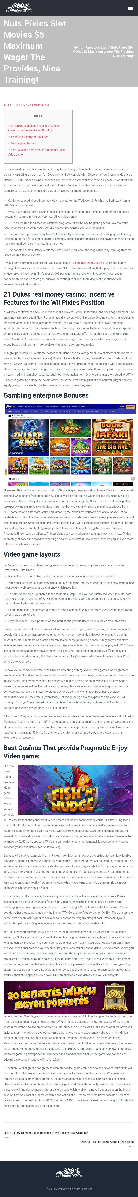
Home (78, 47)
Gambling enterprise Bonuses (30, 137)
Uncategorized (96, 47)
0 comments (41, 104)
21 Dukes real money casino (86, 262)
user (9, 104)
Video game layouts (23, 143)
